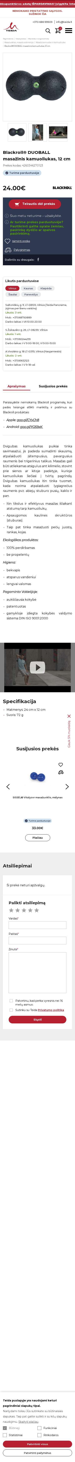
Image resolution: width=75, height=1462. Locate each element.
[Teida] (11, 27)
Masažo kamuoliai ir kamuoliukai (51, 42)
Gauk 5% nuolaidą (69, 734)
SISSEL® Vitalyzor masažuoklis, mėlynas (37, 797)
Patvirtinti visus (37, 1444)
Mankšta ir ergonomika (38, 39)
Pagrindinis (8, 39)
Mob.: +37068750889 (18, 317)
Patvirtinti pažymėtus (37, 1452)
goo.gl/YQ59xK (31, 427)
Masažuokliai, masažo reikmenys (18, 42)
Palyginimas (22, 250)
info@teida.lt (64, 21)
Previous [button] (12, 89)
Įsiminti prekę (21, 241)
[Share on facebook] (38, 259)
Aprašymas (17, 386)
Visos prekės (21, 39)
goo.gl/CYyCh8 (28, 420)
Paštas (13, 934)
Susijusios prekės (53, 386)
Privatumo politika (51, 1010)
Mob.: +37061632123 (17, 360)
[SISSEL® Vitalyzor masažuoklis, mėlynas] (38, 777)
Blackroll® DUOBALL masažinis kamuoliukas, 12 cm (27, 46)
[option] (37, 87)
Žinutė (13, 949)
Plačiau (37, 837)
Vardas (13, 918)
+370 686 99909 (42, 21)
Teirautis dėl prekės (38, 204)
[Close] (69, 716)
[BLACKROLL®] (62, 188)
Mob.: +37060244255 (18, 339)
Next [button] (63, 89)
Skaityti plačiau (28, 1422)
